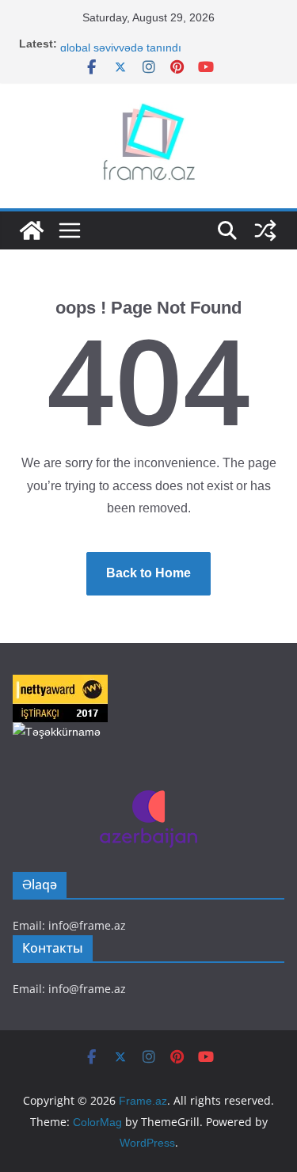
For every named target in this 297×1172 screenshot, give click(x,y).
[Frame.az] (32, 230)
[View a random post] (265, 230)
